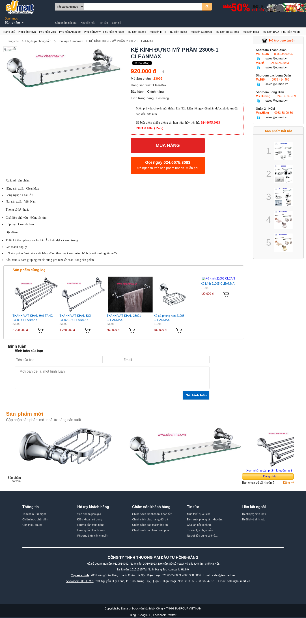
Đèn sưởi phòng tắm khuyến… (205, 519)
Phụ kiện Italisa (177, 31)
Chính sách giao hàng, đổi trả (150, 519)
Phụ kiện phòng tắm (38, 41)
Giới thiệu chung (32, 524)
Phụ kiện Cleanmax (70, 41)
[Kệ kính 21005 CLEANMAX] (221, 278)
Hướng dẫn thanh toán (91, 530)
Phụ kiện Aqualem (70, 31)
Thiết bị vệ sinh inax (254, 514)
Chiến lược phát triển (35, 519)
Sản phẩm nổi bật (65, 22)
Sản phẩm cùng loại (29, 270)
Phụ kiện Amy (92, 31)
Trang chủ (9, 31)
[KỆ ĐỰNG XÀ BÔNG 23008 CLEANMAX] (66, 446)
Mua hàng (168, 145)
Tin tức (103, 22)
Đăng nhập (270, 476)
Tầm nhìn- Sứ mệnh (34, 514)
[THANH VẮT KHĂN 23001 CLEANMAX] (130, 294)
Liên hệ (116, 22)
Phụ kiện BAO (270, 31)
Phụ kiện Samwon (201, 31)
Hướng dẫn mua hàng (90, 524)
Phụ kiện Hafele (136, 31)
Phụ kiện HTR (157, 31)
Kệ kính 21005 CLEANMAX (219, 283)
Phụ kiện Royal (27, 31)
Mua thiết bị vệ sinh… (200, 514)
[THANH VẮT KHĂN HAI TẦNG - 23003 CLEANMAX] (36, 294)
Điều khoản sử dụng (89, 519)
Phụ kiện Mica (250, 31)
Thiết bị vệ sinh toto (253, 519)
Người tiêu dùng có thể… (202, 535)
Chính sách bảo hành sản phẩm (151, 530)
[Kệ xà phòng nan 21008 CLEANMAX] (173, 294)
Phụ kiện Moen (290, 31)
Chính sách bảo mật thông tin (150, 524)
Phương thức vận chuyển (92, 535)
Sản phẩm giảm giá (89, 514)
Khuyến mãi (88, 22)
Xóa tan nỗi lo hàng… (200, 524)
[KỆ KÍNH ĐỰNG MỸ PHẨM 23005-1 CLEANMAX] (185, 446)
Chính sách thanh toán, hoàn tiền (152, 514)
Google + (144, 615)
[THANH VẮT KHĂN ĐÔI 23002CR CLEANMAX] (83, 294)
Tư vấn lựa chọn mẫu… (201, 530)
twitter (172, 615)
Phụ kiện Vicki (47, 31)
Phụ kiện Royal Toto (227, 31)
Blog (133, 615)
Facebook (159, 615)
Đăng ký (288, 482)
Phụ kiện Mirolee (113, 31)
